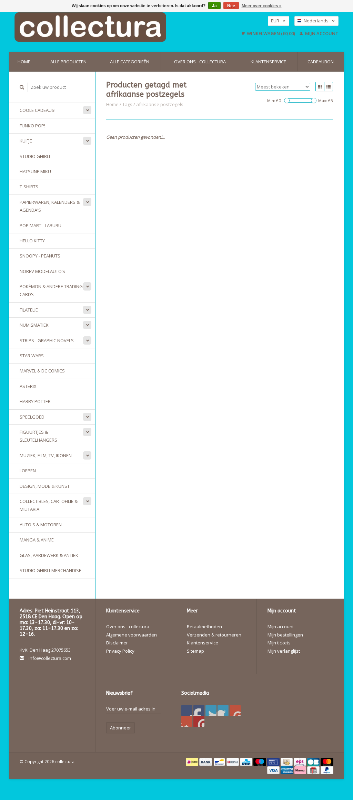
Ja (214, 5)
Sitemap (195, 651)
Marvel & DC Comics (42, 371)
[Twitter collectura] (198, 710)
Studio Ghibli (35, 156)
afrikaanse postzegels (159, 104)
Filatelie (29, 310)
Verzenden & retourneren (214, 635)
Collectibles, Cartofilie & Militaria (49, 505)
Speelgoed (32, 417)
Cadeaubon (320, 62)
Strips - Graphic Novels (47, 340)
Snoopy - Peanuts (40, 256)
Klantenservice (268, 62)
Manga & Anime (37, 540)
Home (24, 62)
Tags (127, 104)
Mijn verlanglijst (284, 651)
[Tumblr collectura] (186, 721)
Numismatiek (34, 325)
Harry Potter (35, 401)
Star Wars (32, 355)
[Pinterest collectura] (223, 710)
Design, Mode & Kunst (45, 486)
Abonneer (120, 728)
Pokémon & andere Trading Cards (51, 290)
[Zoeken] (22, 87)
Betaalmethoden (204, 626)
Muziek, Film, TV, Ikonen (46, 455)
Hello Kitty (32, 241)
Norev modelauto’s (42, 271)
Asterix (28, 386)
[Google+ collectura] (210, 710)
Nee (231, 5)
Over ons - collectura (200, 62)
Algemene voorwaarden (131, 635)
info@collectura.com (50, 658)
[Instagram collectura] (198, 721)
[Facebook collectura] (186, 710)
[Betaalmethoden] (193, 761)
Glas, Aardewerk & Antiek (49, 555)
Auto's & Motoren (41, 525)
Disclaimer (117, 643)
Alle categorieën (129, 62)
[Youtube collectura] (235, 710)
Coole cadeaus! (38, 110)
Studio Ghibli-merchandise (50, 570)
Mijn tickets (279, 643)
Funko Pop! (32, 126)
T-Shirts (29, 186)
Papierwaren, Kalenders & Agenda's (50, 206)
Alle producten (68, 62)
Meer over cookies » (262, 5)
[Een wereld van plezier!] (113, 27)
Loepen (28, 470)
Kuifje (26, 141)
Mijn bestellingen (285, 635)
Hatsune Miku (35, 171)
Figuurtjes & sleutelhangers (38, 436)
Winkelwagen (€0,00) (271, 33)
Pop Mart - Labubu (40, 225)
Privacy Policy (120, 651)
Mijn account (321, 33)
